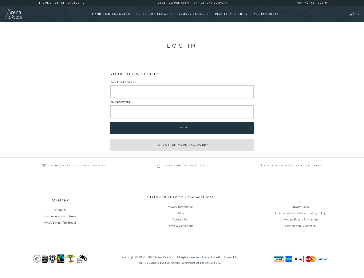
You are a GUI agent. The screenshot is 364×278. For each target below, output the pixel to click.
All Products (266, 14)
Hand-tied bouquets (111, 14)
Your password (120, 101)
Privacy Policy (300, 206)
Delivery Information (180, 206)
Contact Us (306, 3)
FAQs (180, 213)
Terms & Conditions (180, 225)
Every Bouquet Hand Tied (185, 166)
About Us (60, 210)
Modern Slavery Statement (300, 219)
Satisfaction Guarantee (300, 225)
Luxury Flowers (194, 14)
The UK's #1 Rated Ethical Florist (77, 166)
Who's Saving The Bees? (60, 222)
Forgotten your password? (182, 145)
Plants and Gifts (231, 14)
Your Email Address (123, 82)
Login (322, 3)
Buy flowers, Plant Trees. (60, 216)
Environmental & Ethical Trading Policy (300, 213)
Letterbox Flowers (154, 14)
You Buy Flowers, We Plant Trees (293, 166)
